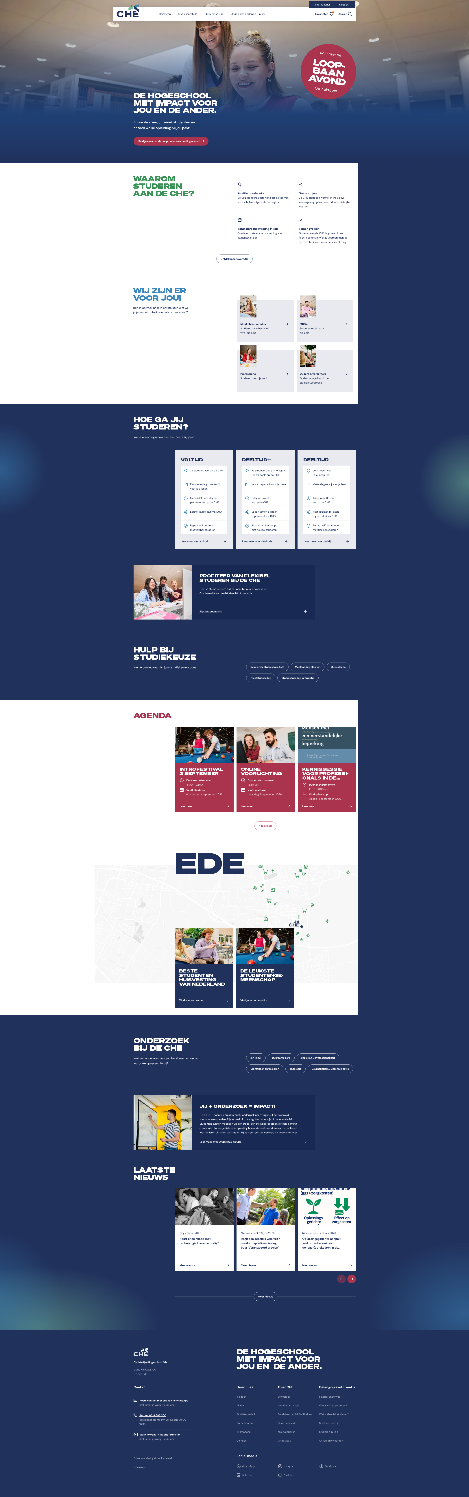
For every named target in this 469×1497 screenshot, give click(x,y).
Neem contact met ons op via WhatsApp (163, 1400)
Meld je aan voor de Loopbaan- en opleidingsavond (169, 141)
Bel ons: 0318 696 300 (152, 1415)
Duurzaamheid (286, 1423)
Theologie (295, 1068)
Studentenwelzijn (329, 1423)
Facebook (330, 1466)
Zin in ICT (255, 1057)
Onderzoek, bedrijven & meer (248, 14)
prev (341, 1279)
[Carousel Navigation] (265, 1279)
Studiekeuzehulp (187, 14)
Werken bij (284, 1396)
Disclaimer (140, 1467)
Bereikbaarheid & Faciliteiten (295, 1414)
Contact (241, 1440)
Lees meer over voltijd (194, 541)
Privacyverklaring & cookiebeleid (153, 1458)
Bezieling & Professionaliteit (318, 1057)
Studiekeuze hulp (246, 1414)
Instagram (289, 1466)
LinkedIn (247, 1475)
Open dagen (338, 667)
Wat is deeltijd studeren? (334, 1414)
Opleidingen (163, 14)
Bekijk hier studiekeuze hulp (267, 667)
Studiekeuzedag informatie (298, 678)
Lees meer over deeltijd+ (257, 541)
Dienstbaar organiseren (264, 1068)
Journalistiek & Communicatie (330, 1068)
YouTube (288, 1475)
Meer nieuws (265, 1296)
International (322, 4)
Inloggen (343, 4)
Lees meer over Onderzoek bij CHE (220, 1141)
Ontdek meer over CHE (234, 259)
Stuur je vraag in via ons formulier (159, 1434)
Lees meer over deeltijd (318, 541)
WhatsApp (248, 1466)
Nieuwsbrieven (286, 1431)
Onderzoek (284, 1440)
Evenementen (245, 1423)
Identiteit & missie (288, 1405)
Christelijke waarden (331, 1440)
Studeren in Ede (214, 14)
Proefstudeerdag (260, 678)
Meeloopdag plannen (307, 667)
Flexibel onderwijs (211, 611)
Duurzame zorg (281, 1057)
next (351, 1279)
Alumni (240, 1405)
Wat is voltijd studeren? (333, 1405)
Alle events (265, 825)
